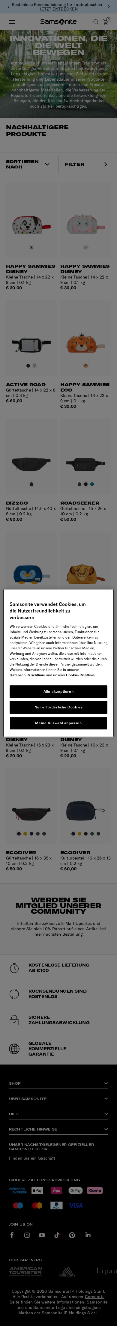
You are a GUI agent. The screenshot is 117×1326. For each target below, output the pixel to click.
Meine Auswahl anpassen (58, 723)
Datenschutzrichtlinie (27, 675)
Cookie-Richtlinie (80, 675)
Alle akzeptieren (59, 691)
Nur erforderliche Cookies (58, 707)
